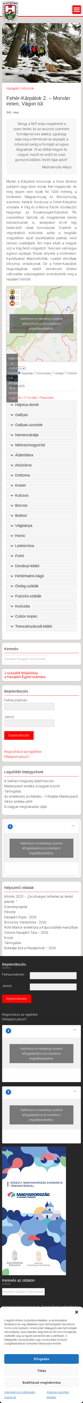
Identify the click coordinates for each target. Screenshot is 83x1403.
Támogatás (12, 791)
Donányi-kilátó (27, 566)
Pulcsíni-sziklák (28, 596)
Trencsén (46, 398)
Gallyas (21, 415)
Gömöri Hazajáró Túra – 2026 (26, 933)
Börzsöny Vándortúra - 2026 (25, 922)
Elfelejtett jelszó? (16, 757)
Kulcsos (22, 495)
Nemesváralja (27, 435)
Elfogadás (41, 1359)
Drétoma (22, 475)
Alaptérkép (27, 373)
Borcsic (21, 505)
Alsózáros (23, 465)
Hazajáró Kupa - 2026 (20, 917)
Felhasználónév (15, 700)
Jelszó (9, 717)
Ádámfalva (24, 455)
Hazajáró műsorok (20, 88)
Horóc (20, 536)
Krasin (20, 485)
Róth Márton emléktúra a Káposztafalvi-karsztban (41, 927)
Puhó (19, 556)
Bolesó (21, 515)
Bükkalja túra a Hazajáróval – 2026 (30, 948)
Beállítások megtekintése (42, 1383)
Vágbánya (23, 525)
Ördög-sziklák (27, 586)
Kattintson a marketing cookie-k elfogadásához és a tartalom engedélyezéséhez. (41, 323)
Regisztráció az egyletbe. (20, 1015)
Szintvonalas (44, 373)
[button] (76, 1312)
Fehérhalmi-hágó (29, 576)
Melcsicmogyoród (30, 445)
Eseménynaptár (15, 907)
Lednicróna (24, 546)
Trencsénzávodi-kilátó (33, 626)
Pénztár (10, 912)
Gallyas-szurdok (29, 425)
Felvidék (30, 398)
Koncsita (22, 606)
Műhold (72, 373)
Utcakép (59, 373)
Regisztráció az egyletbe (22, 752)
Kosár (8, 938)
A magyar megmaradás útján (25, 807)
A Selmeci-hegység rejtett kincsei (29, 781)
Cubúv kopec (26, 616)
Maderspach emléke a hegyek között (32, 786)
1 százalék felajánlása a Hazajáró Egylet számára (24, 675)
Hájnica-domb (27, 405)
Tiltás (41, 1371)
